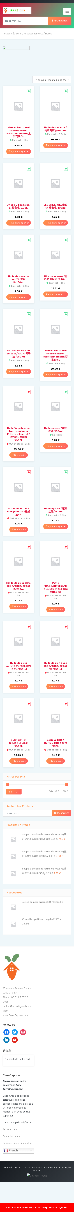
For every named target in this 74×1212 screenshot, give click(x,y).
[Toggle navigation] (67, 11)
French (13, 1150)
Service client (10, 1129)
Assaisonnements (33, 33)
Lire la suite (20, 455)
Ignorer (63, 1207)
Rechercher (61, 20)
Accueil (6, 33)
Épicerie (17, 33)
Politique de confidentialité (17, 1143)
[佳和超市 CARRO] (17, 10)
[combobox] (51, 79)
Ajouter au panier (20, 151)
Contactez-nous (11, 1136)
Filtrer (13, 791)
